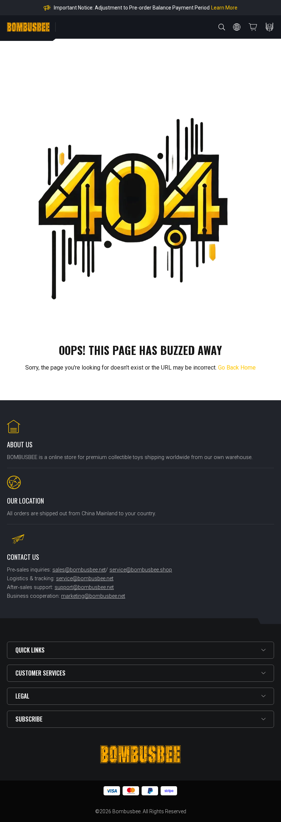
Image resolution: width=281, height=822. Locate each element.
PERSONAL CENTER (269, 27)
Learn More (224, 8)
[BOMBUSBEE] (28, 27)
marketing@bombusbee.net (93, 596)
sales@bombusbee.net (79, 570)
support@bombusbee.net (84, 587)
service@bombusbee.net (84, 579)
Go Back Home (237, 367)
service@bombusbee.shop (140, 570)
